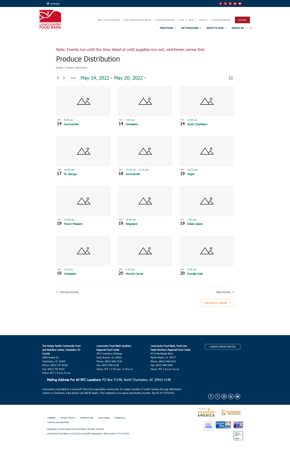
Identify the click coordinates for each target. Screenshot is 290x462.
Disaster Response (165, 20)
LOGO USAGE (104, 418)
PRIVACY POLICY (67, 418)
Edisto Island (195, 223)
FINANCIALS (119, 418)
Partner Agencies (221, 20)
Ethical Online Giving (58, 422)
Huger (190, 174)
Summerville (71, 124)
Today (73, 77)
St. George (70, 174)
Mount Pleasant (73, 223)
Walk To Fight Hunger (109, 20)
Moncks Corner (134, 273)
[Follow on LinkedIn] (235, 3)
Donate (242, 20)
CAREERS (52, 418)
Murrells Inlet (195, 273)
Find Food (166, 28)
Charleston (132, 124)
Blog (191, 20)
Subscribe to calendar (215, 302)
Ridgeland (131, 223)
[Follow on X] (225, 3)
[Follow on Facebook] (220, 3)
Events (59, 67)
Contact (203, 20)
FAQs (181, 20)
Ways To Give (215, 28)
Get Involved (190, 28)
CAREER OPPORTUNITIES (222, 346)
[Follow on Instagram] (230, 3)
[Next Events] (64, 78)
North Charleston (197, 124)
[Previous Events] (58, 78)
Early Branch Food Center (137, 20)
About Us (238, 28)
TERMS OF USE (86, 418)
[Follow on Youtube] (240, 3)
